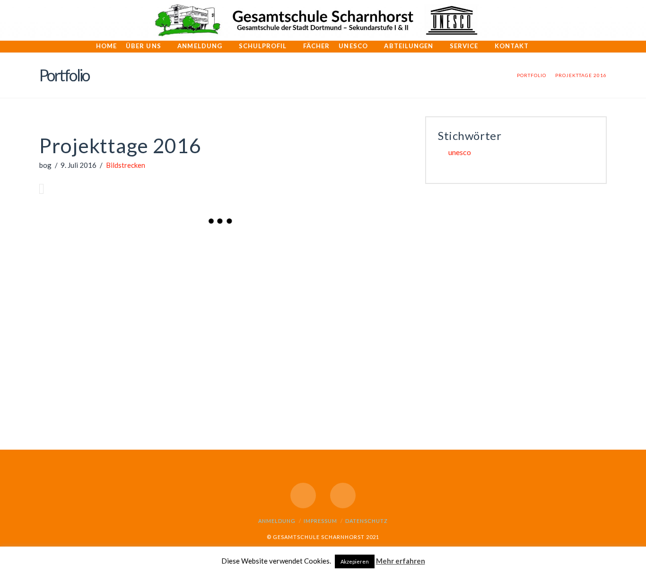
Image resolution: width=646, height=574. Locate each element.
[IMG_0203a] (190, 396)
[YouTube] (303, 495)
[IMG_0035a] (190, 303)
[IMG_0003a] (69, 257)
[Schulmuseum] (312, 396)
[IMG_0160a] (130, 303)
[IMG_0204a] (251, 396)
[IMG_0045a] (251, 303)
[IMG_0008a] (190, 257)
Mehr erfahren (400, 561)
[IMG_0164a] (312, 350)
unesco (459, 152)
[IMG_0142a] (312, 257)
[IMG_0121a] (130, 350)
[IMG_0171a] (190, 350)
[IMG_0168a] (251, 350)
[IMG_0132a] (372, 257)
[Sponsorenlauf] (372, 396)
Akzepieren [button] (354, 561)
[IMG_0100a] (312, 303)
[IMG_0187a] (69, 396)
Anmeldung (277, 521)
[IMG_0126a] (251, 257)
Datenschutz (366, 521)
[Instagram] (343, 495)
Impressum (320, 521)
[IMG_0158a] (69, 303)
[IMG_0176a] (372, 350)
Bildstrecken (125, 165)
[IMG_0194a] (130, 396)
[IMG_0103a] (372, 303)
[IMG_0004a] (130, 257)
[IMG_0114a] (69, 350)
